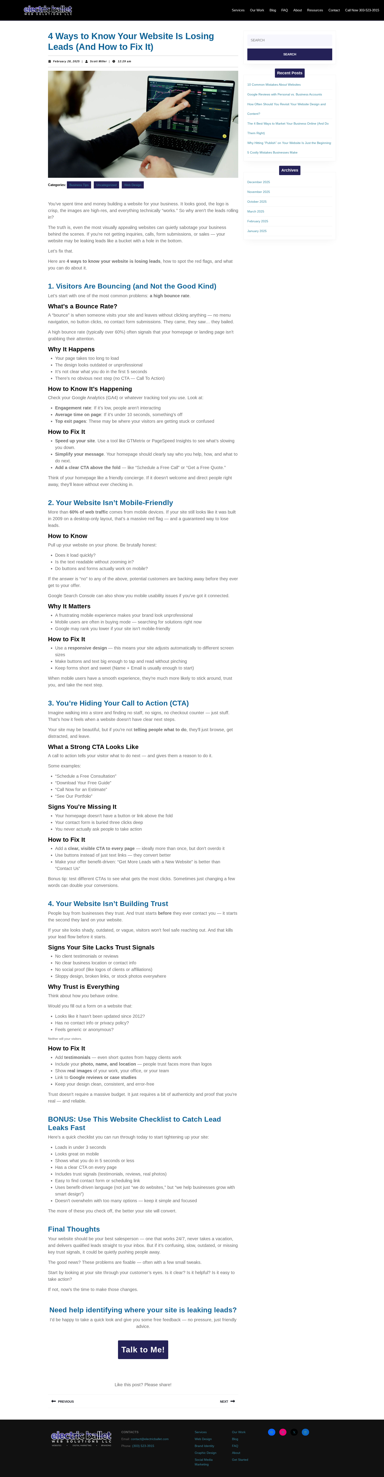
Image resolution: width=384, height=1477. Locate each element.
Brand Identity (204, 1446)
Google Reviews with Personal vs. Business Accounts (284, 94)
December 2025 (258, 182)
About (297, 10)
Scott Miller (98, 61)
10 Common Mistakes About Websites (274, 84)
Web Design (132, 185)
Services (238, 10)
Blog (273, 10)
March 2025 (255, 211)
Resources (315, 10)
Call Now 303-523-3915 (362, 10)
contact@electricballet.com (150, 1439)
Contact (334, 10)
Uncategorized (106, 185)
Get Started (240, 1459)
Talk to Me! (143, 1349)
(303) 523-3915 (142, 1446)
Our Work (257, 10)
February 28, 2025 (66, 61)
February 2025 (257, 221)
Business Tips (79, 185)
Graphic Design (205, 1453)
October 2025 (257, 201)
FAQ (284, 10)
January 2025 (257, 231)
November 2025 (258, 192)
